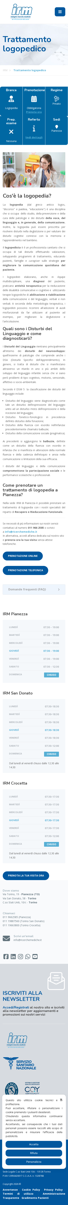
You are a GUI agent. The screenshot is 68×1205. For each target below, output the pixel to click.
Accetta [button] (33, 1144)
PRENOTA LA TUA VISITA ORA (26, 875)
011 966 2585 (36, 527)
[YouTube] (35, 957)
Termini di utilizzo (18, 1193)
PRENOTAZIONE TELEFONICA (25, 570)
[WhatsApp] (28, 957)
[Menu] (60, 11)
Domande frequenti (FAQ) (27, 589)
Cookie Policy (31, 1189)
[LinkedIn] (14, 957)
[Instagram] (21, 957)
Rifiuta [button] (34, 1153)
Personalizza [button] (33, 1161)
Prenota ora (34, 112)
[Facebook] (6, 957)
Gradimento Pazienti (35, 1198)
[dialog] (34, 1132)
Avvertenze (10, 1189)
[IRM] (21, 11)
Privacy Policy (53, 1189)
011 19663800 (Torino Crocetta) (21, 925)
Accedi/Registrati (16, 1007)
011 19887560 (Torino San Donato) (23, 921)
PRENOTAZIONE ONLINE (23, 556)
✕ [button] (61, 1099)
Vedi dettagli (33, 137)
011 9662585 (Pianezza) (17, 917)
